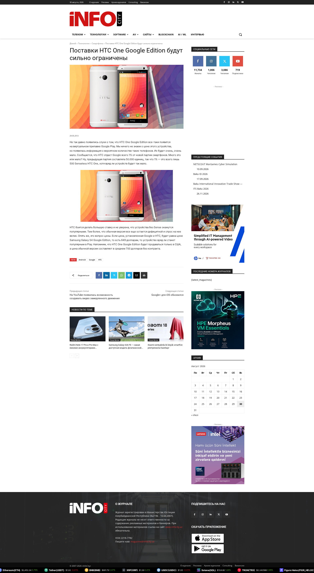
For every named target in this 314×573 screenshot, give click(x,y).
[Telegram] (129, 275)
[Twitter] (238, 2)
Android (82, 259)
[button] (240, 34)
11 (203, 391)
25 (203, 404)
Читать (211, 57)
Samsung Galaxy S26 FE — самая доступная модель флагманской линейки (125, 348)
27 (218, 404)
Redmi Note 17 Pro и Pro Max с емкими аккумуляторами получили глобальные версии (85, 348)
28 (225, 404)
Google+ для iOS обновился (167, 294)
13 (218, 391)
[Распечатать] (144, 275)
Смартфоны (97, 43)
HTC (100, 259)
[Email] (136, 275)
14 (225, 391)
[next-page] (77, 356)
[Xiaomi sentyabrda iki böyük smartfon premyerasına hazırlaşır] (165, 328)
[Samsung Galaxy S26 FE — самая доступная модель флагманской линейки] (127, 328)
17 (195, 397)
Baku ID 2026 (200, 174)
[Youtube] (242, 2)
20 (218, 397)
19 (210, 397)
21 (225, 397)
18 (203, 397)
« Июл (194, 415)
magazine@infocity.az (143, 541)
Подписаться (238, 57)
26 (210, 404)
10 (195, 391)
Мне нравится (198, 58)
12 (210, 391)
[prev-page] (72, 356)
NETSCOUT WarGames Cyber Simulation (215, 164)
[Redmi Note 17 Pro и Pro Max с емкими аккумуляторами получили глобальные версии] (87, 328)
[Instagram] (229, 2)
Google (92, 259)
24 (195, 404)
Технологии (84, 43)
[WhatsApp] (121, 275)
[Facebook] (224, 2)
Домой (73, 43)
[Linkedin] (233, 2)
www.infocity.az (174, 527)
